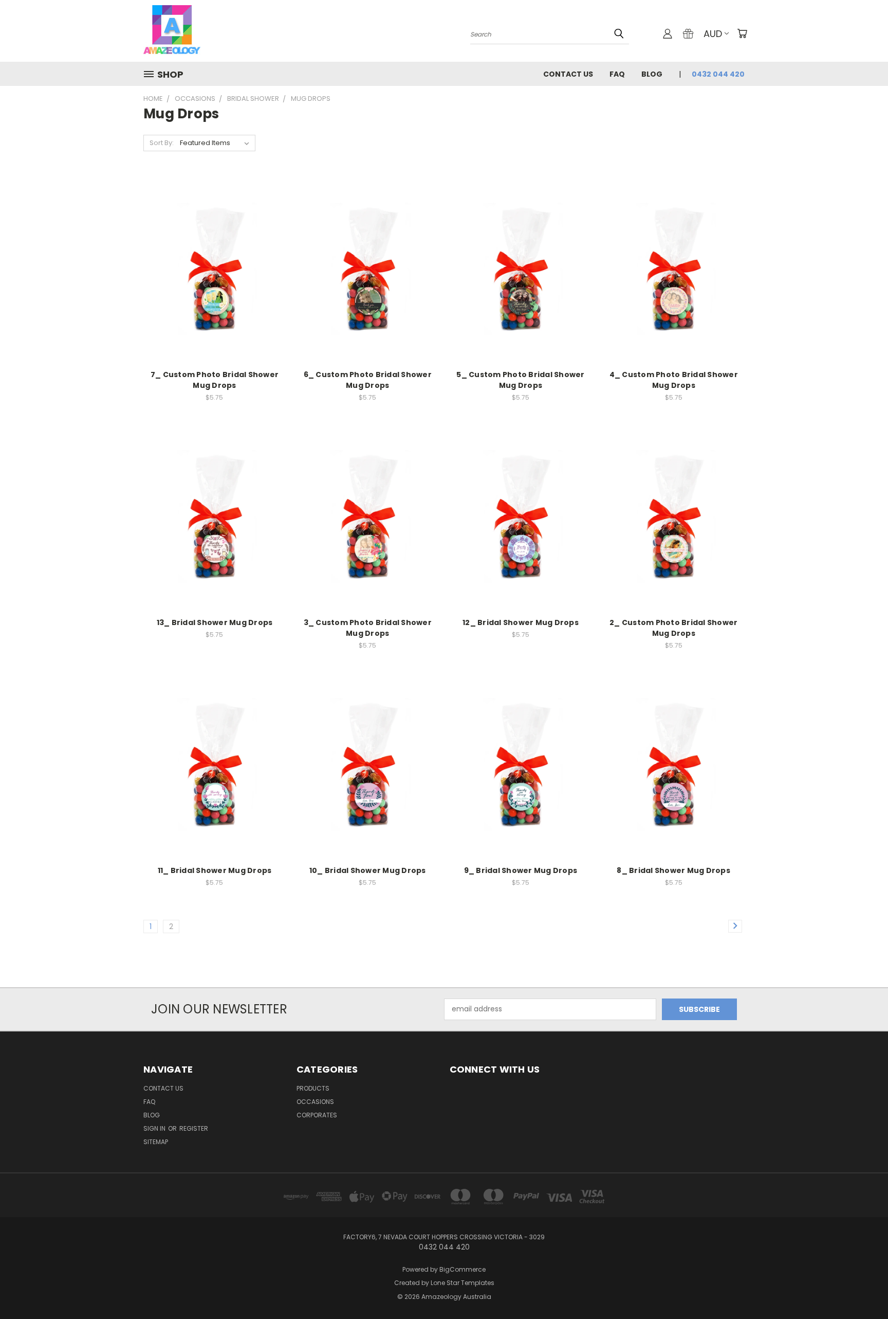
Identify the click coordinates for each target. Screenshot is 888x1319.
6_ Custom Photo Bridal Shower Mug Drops (368, 379)
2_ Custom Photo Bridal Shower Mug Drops (673, 627)
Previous (861, 1286)
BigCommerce (462, 1269)
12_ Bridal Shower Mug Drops (520, 622)
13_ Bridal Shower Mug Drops (215, 622)
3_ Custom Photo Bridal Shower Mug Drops (368, 627)
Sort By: (162, 143)
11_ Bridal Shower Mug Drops (215, 870)
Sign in (155, 1128)
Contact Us (568, 74)
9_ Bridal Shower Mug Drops (521, 870)
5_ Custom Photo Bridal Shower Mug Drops (520, 379)
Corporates (317, 1115)
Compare (211, 259)
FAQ (617, 74)
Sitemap (155, 1141)
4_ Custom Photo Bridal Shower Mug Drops (673, 379)
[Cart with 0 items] (742, 33)
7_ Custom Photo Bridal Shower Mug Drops (215, 379)
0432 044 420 (718, 74)
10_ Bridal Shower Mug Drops (367, 870)
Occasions (315, 1101)
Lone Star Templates (462, 1282)
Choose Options (214, 278)
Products (313, 1088)
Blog (651, 74)
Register (193, 1128)
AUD (713, 33)
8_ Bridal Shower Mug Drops (673, 870)
